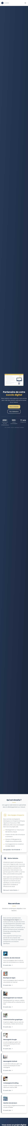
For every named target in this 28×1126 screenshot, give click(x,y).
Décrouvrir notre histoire (10, 890)
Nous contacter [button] (14, 407)
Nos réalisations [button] (14, 411)
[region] (14, 959)
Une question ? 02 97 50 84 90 (11, 849)
